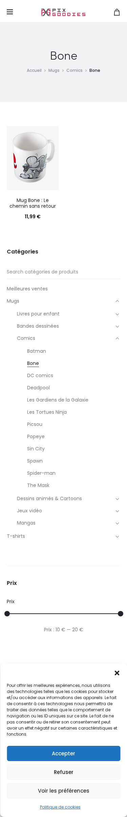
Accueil (34, 70)
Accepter (63, 753)
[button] (116, 672)
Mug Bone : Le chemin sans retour (32, 203)
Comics (74, 70)
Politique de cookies (60, 807)
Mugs (54, 70)
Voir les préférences (63, 790)
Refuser (63, 772)
